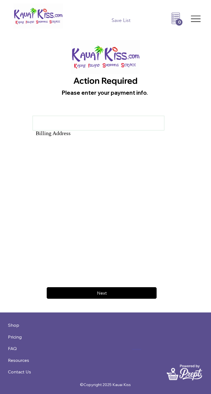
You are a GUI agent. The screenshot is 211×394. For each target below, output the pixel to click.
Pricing (15, 337)
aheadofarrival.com (136, 349)
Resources (18, 360)
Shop (13, 325)
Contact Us (19, 372)
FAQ (12, 348)
